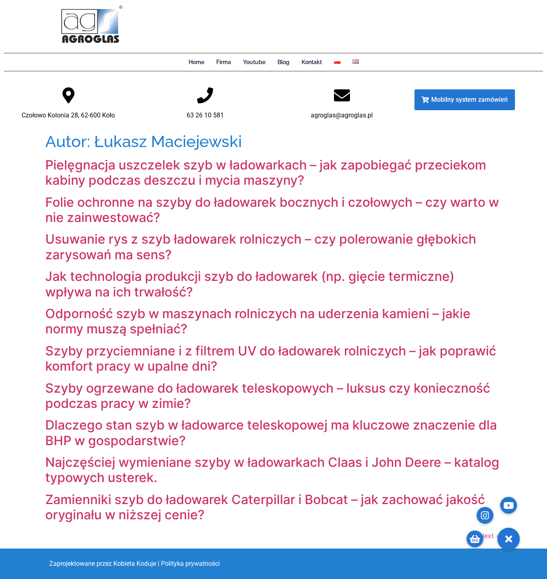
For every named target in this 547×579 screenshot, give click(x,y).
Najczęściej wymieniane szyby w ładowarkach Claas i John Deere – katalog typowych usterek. (272, 469)
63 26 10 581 (205, 115)
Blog (284, 62)
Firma (223, 62)
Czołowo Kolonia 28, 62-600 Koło (68, 115)
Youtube (254, 62)
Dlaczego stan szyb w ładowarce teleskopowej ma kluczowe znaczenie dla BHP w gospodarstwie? (271, 432)
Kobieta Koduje (134, 563)
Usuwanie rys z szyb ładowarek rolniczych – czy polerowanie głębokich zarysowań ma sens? (260, 246)
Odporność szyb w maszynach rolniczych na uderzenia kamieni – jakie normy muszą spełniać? (258, 321)
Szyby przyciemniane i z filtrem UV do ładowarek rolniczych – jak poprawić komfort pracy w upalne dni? (270, 358)
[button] (508, 539)
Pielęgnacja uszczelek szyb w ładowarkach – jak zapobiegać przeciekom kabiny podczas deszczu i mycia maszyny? (265, 172)
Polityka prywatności (190, 563)
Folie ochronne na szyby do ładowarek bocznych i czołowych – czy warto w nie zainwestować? (272, 209)
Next (490, 536)
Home (196, 62)
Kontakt (312, 62)
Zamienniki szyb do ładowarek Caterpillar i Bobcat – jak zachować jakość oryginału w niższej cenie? (265, 507)
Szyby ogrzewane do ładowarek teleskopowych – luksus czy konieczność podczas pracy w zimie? (267, 395)
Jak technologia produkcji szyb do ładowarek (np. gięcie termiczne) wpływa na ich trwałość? (249, 283)
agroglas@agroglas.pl (342, 115)
